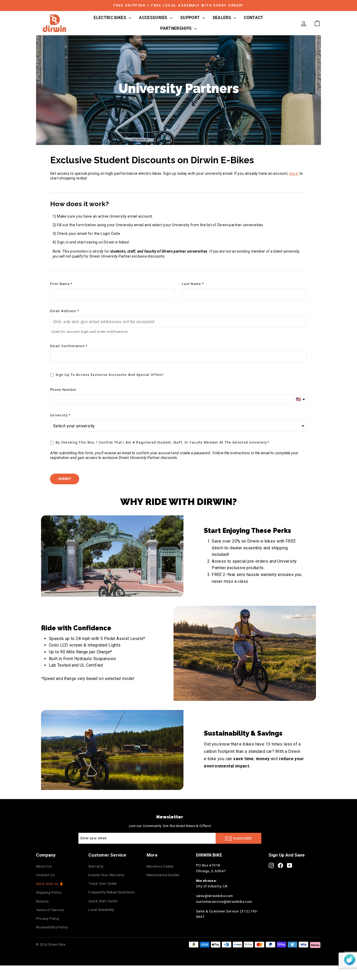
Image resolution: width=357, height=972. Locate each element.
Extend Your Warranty (106, 875)
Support (190, 17)
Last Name (191, 284)
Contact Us (45, 875)
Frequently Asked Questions (111, 892)
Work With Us (47, 884)
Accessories (154, 17)
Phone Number (63, 390)
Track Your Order (102, 883)
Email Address (63, 311)
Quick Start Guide (102, 901)
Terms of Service (50, 910)
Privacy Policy (47, 918)
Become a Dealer (160, 866)
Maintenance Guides (163, 875)
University (59, 415)
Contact (253, 17)
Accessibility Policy (52, 927)
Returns (42, 901)
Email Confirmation (67, 346)
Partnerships (176, 28)
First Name (60, 284)
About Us (43, 866)
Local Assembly (101, 909)
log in (293, 173)
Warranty (95, 866)
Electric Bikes (110, 17)
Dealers (222, 17)
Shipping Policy (48, 892)
